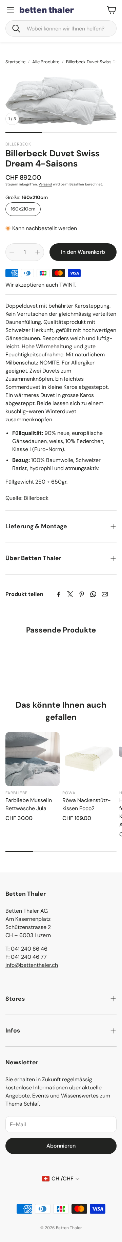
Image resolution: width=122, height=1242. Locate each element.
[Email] (105, 594)
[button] (61, 28)
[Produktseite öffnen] (32, 759)
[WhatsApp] (93, 594)
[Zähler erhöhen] (38, 252)
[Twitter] (70, 594)
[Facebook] (59, 594)
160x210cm (23, 209)
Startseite (15, 62)
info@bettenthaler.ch (31, 965)
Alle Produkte (45, 62)
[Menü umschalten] (10, 10)
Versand (45, 184)
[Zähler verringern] (12, 252)
